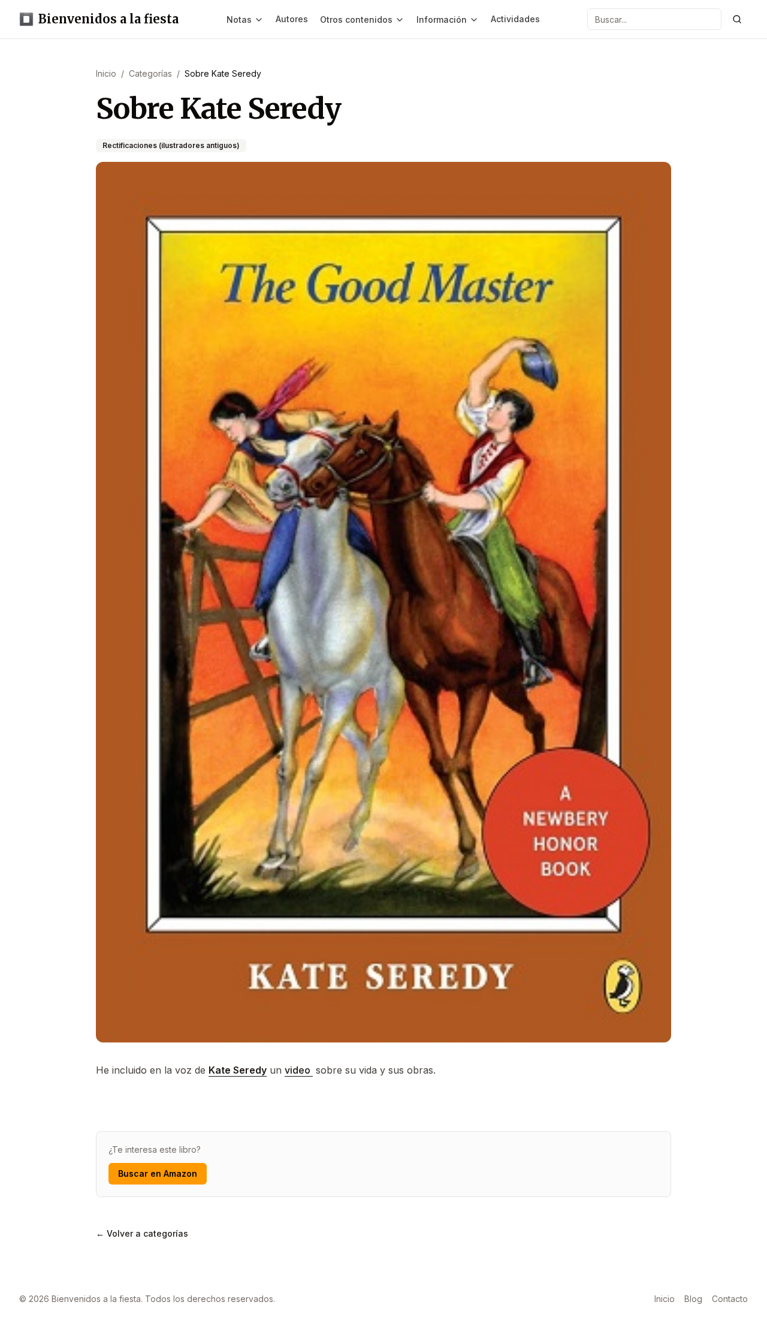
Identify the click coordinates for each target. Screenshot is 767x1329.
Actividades (515, 19)
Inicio (664, 1299)
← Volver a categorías (142, 1233)
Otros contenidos (356, 19)
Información (441, 19)
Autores (292, 19)
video (299, 1070)
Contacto (730, 1299)
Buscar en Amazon (157, 1173)
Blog (693, 1299)
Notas (239, 19)
